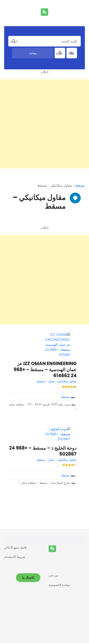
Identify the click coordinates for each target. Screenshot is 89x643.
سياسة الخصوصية (59, 585)
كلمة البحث (14, 41)
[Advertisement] (44, 124)
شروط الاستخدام (14, 557)
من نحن (53, 575)
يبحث (33, 53)
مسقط (80, 185)
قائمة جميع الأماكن (15, 547)
